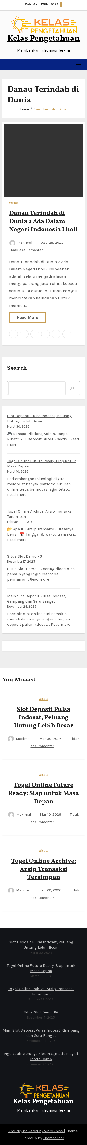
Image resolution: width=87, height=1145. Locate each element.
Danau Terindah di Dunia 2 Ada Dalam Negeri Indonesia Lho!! (43, 221)
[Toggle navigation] (78, 64)
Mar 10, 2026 (51, 814)
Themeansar (53, 1138)
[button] (6, 64)
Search (17, 368)
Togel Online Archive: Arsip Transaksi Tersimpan (43, 869)
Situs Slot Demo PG (24, 556)
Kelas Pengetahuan (43, 38)
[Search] (72, 388)
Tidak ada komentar (26, 250)
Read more (17, 494)
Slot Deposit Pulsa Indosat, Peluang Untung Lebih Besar (43, 717)
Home (24, 109)
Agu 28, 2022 (53, 242)
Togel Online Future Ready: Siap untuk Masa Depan (43, 793)
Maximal (25, 242)
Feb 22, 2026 (51, 890)
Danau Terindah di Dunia (50, 109)
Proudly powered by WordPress (36, 1131)
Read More (27, 317)
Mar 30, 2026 (51, 739)
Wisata (14, 202)
